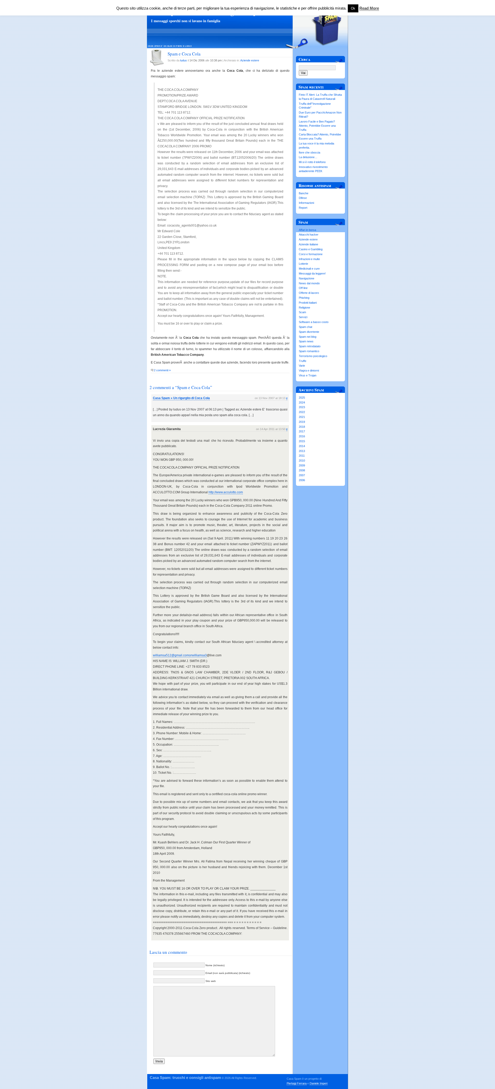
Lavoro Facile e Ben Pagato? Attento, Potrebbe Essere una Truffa (317, 125)
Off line (303, 287)
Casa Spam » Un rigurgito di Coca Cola (181, 398)
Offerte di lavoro (309, 292)
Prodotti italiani (308, 302)
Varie (302, 365)
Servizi (303, 317)
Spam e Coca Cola (184, 54)
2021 (302, 416)
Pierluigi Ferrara (297, 1083)
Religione (304, 307)
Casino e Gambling (311, 249)
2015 (302, 441)
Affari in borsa (307, 229)
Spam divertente (309, 331)
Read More (369, 8)
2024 (302, 402)
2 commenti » (162, 370)
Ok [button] (353, 8)
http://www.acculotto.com (226, 492)
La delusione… (308, 157)
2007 (302, 475)
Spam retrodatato (309, 346)
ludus (183, 60)
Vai (303, 73)
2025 (302, 397)
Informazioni (306, 202)
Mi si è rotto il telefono (312, 162)
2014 (302, 446)
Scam (302, 312)
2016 (302, 436)
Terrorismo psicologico (313, 356)
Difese (303, 197)
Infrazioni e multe (309, 259)
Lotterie (303, 263)
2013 (302, 451)
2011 (302, 455)
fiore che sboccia (309, 152)
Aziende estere (249, 60)
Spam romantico (309, 351)
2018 (302, 426)
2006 (302, 480)
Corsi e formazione (311, 254)
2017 (302, 431)
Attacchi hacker (308, 234)
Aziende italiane (308, 244)
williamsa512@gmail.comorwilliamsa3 (180, 655)
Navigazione (306, 278)
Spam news (306, 341)
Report (303, 207)
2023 (302, 407)
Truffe (302, 360)
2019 (302, 421)
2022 (302, 412)
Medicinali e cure (309, 268)
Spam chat (305, 326)
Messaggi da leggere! (312, 273)
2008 (302, 470)
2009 (302, 465)
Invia (159, 1061)
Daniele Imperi (318, 1083)
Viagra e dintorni (309, 370)
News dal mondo (309, 283)
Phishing (304, 297)
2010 (302, 460)
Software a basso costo (313, 322)
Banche (303, 193)
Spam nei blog (307, 336)
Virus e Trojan (307, 375)
